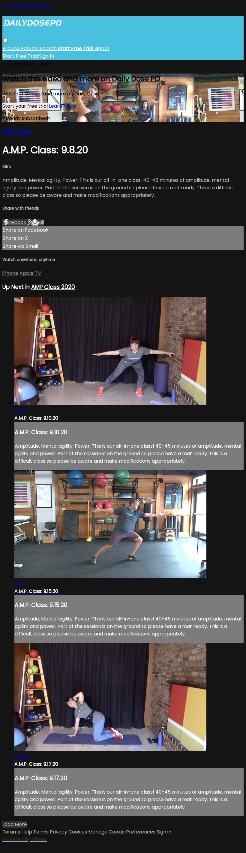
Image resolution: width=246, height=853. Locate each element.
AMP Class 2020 (53, 287)
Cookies (78, 831)
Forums (30, 48)
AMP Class (16, 132)
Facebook (14, 222)
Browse (11, 48)
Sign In (46, 56)
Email (38, 222)
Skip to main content (27, 6)
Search (49, 48)
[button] (6, 41)
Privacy (59, 831)
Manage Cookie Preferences (122, 831)
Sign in (101, 48)
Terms (41, 831)
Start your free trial (25, 106)
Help (27, 831)
